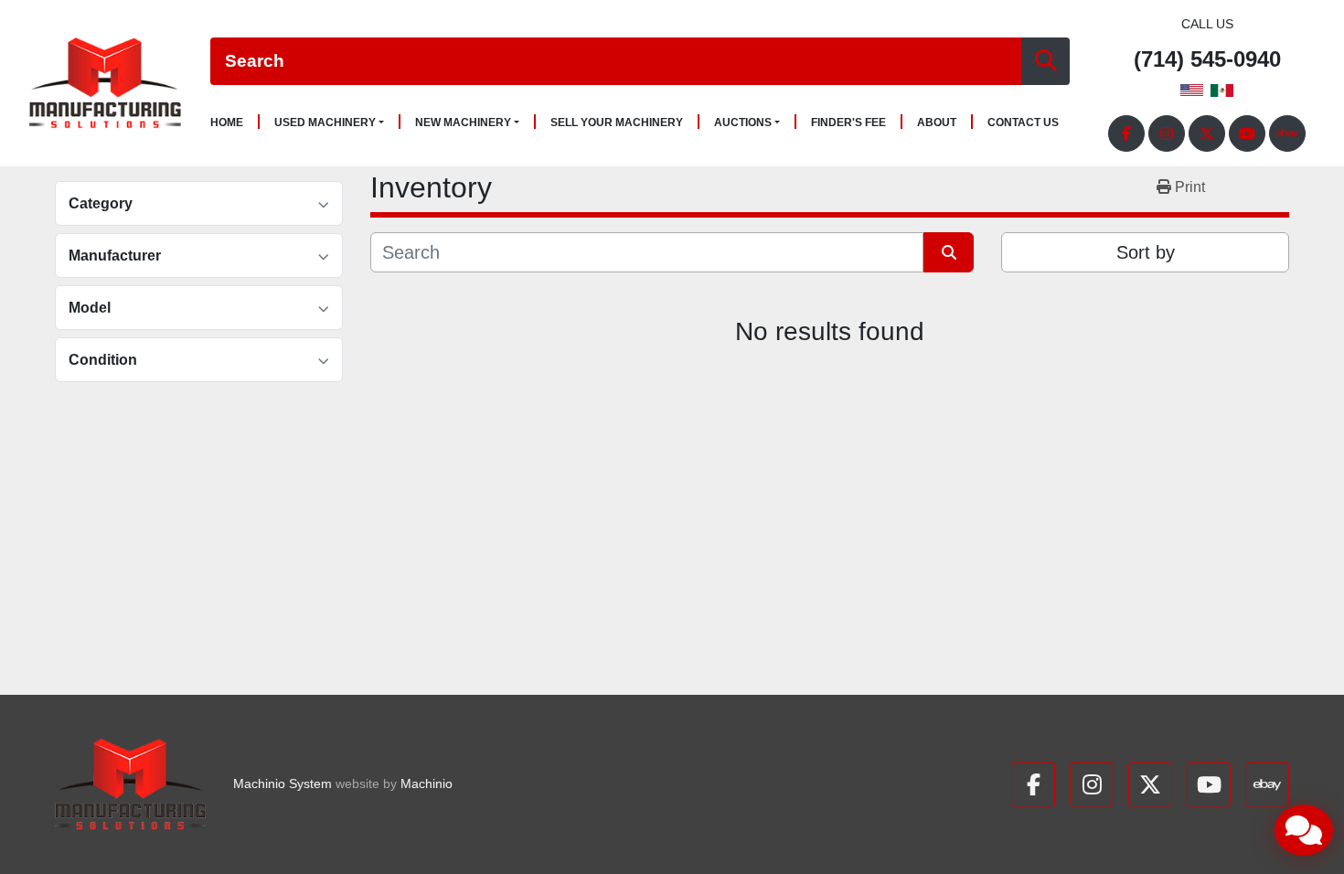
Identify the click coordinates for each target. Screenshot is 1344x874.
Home (226, 123)
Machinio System (282, 783)
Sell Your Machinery (616, 123)
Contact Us (1023, 123)
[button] (329, 122)
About (936, 123)
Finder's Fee (848, 123)
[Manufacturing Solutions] (130, 784)
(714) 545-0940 (1207, 59)
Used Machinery (325, 122)
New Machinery (463, 122)
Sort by (1145, 252)
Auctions (743, 122)
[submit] (1045, 61)
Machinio (426, 783)
